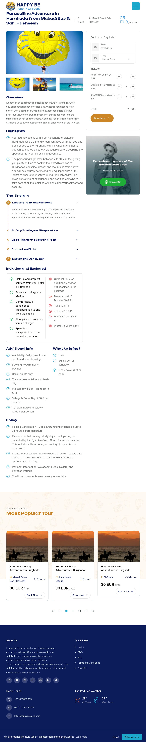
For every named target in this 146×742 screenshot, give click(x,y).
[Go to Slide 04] (73, 611)
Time (103, 55)
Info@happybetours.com (27, 716)
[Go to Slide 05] (79, 611)
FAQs (80, 652)
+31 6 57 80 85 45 (24, 707)
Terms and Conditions (89, 662)
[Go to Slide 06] (86, 611)
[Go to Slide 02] (60, 611)
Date (103, 44)
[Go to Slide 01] (53, 611)
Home (81, 647)
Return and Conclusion (28, 258)
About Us (82, 668)
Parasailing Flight (24, 249)
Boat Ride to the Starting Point (34, 239)
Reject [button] (116, 737)
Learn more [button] (81, 737)
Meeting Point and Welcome (32, 202)
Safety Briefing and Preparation (35, 230)
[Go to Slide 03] (66, 611)
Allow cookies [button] (132, 737)
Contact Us (115, 182)
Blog (80, 657)
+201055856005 (113, 170)
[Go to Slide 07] (93, 611)
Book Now (99, 118)
